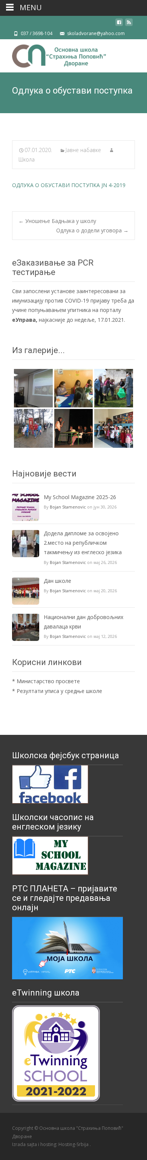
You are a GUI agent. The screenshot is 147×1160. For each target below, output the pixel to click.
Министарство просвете (48, 681)
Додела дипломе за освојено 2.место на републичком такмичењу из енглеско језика (83, 543)
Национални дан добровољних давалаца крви (83, 621)
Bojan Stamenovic (68, 507)
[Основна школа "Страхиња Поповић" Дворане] (53, 54)
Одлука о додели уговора (92, 230)
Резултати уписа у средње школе (59, 690)
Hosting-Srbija (74, 1144)
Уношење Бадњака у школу (57, 220)
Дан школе (57, 580)
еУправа (24, 319)
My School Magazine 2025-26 (80, 497)
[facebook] (119, 25)
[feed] (129, 25)
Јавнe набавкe (83, 150)
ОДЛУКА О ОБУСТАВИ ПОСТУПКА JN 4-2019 (69, 185)
